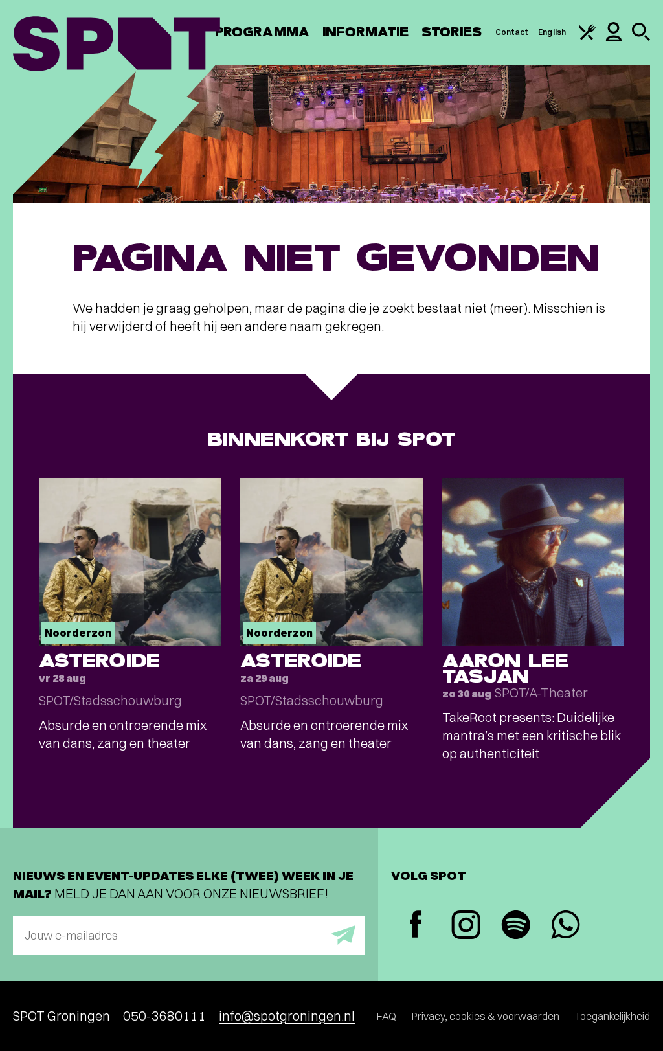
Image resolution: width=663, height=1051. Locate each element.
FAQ (386, 1016)
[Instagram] (466, 926)
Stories (451, 32)
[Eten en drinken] (587, 37)
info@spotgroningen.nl (287, 1016)
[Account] (613, 38)
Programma (262, 32)
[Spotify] (516, 926)
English (552, 32)
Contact (512, 32)
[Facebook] (416, 926)
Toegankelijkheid (612, 1016)
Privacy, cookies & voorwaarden (485, 1016)
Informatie (365, 32)
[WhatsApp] (565, 926)
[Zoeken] (641, 38)
